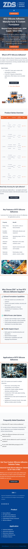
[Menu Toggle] (14, 10)
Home (1, 49)
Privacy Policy (22, 546)
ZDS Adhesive (5, 546)
